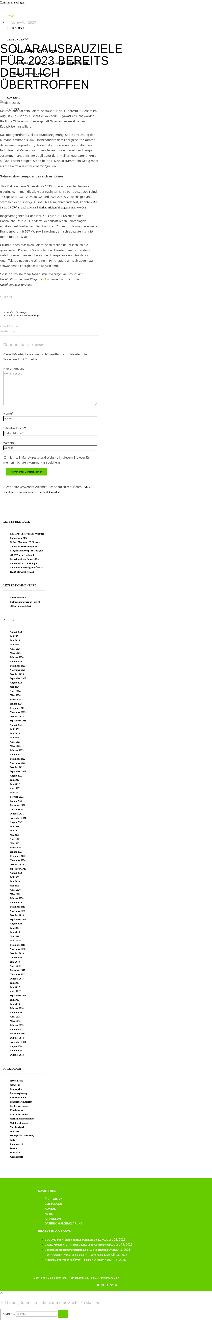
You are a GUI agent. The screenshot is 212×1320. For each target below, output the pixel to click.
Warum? (14, 1148)
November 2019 (18, 911)
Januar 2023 (16, 754)
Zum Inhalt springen (12, 2)
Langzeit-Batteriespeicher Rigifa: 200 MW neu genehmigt (77, 1249)
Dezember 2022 (17, 759)
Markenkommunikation (22, 1118)
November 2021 (18, 809)
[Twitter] (111, 1285)
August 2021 (16, 822)
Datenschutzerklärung (63, 1223)
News (49, 1213)
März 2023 (15, 746)
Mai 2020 (14, 885)
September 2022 (18, 771)
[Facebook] (102, 1285)
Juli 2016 (14, 1000)
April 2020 (15, 890)
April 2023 (15, 742)
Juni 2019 (15, 932)
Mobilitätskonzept (19, 1123)
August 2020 (16, 873)
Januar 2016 (16, 1012)
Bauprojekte (16, 1089)
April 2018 (15, 966)
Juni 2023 (15, 733)
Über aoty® (53, 1199)
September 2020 (18, 869)
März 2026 (15, 653)
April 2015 (15, 1016)
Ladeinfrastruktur (19, 1114)
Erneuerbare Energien (30, 315)
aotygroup (15, 1085)
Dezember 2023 (17, 708)
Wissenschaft (16, 1157)
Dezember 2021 (17, 805)
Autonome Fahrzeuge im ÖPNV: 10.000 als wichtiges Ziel (77, 1259)
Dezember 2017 (17, 970)
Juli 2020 (14, 877)
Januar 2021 (16, 852)
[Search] (63, 1314)
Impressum (53, 1218)
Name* (8, 413)
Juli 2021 (14, 826)
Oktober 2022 (17, 767)
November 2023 (18, 712)
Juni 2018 (15, 962)
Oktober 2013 (17, 1055)
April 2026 (15, 649)
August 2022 (16, 776)
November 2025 (18, 670)
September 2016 (18, 995)
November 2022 (18, 763)
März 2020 (15, 894)
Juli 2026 (14, 636)
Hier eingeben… (14, 369)
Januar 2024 (16, 704)
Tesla (12, 1140)
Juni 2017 (15, 987)
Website (9, 443)
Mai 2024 (14, 687)
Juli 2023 (14, 729)
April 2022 (15, 788)
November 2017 (18, 974)
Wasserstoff (15, 1152)
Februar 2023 (17, 750)
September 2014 (18, 1042)
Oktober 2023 (17, 716)
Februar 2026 (17, 657)
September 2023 (18, 720)
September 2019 (18, 919)
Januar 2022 (16, 801)
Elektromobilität (18, 1097)
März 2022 (15, 792)
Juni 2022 (15, 784)
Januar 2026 (16, 661)
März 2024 (15, 695)
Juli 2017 (14, 983)
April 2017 (15, 991)
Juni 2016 (15, 1004)
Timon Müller (17, 597)
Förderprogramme (19, 1106)
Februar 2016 (17, 1008)
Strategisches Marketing (22, 1135)
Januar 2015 (16, 1029)
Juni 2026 (15, 640)
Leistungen (53, 1203)
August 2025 (16, 682)
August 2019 (16, 923)
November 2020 (18, 860)
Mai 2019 (14, 936)
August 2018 (16, 957)
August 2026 (16, 632)
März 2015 (15, 1021)
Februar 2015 (17, 1025)
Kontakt (51, 1208)
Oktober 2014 (17, 1038)
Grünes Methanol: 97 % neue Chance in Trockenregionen (77, 1244)
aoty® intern (16, 1081)
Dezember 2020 (17, 856)
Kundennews (16, 1110)
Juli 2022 (14, 780)
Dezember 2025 (17, 666)
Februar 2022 (17, 797)
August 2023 (16, 725)
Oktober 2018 (17, 953)
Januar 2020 (16, 902)
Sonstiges (14, 1131)
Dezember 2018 (17, 945)
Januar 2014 (16, 1050)
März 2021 (15, 843)
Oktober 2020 (17, 864)
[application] (26, 39)
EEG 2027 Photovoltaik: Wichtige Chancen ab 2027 (74, 1239)
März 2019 (15, 940)
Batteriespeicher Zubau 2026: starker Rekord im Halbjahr (77, 1254)
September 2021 (18, 818)
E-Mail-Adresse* (14, 428)
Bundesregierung (18, 1093)
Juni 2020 (15, 881)
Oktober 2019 (17, 915)
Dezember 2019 (17, 907)
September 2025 (18, 678)
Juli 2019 (14, 928)
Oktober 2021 (17, 813)
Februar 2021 (17, 847)
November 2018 (18, 949)
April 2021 (15, 839)
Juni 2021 (15, 830)
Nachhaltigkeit (17, 1127)
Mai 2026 (14, 644)
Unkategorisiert (18, 1144)
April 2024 (15, 691)
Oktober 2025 (17, 674)
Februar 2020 (17, 898)
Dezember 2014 (17, 1033)
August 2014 (16, 1046)
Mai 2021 (14, 835)
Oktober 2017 (17, 979)
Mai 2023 (14, 737)
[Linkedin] (107, 1285)
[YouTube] (98, 1285)
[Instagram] (116, 1285)
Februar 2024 (17, 699)
